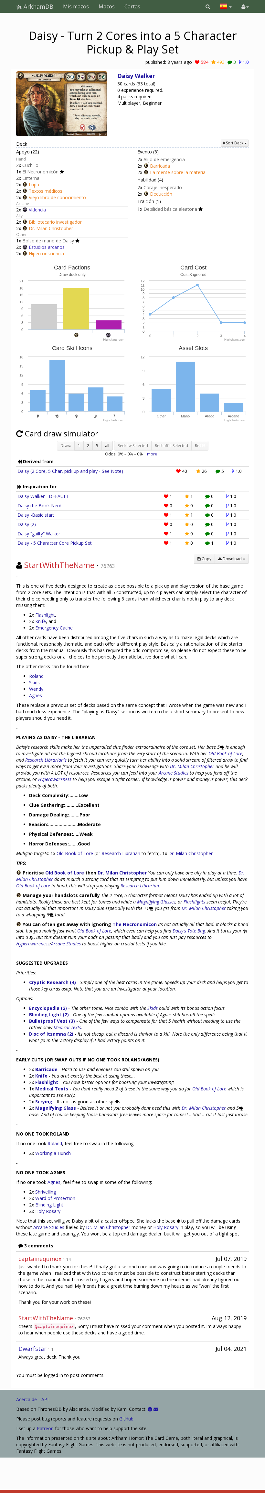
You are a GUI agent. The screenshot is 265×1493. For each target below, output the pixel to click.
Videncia (37, 210)
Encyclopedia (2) (48, 1008)
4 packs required (134, 96)
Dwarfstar (32, 1348)
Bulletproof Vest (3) (52, 1021)
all (107, 445)
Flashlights (194, 902)
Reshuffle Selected (171, 445)
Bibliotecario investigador (55, 222)
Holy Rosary (47, 1211)
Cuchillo (30, 165)
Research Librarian (120, 853)
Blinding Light (49, 1205)
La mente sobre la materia (178, 172)
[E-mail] (156, 1409)
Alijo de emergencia (164, 159)
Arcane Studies (173, 773)
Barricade (46, 1069)
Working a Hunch (53, 1153)
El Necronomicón (40, 172)
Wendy (36, 689)
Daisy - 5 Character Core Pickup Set (54, 543)
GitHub (126, 1419)
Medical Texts (67, 1027)
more (152, 453)
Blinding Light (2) (49, 1014)
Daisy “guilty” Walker (38, 534)
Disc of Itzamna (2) (51, 1034)
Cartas (132, 6)
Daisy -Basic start (35, 515)
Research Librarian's (46, 760)
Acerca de (26, 1399)
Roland (36, 676)
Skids (34, 682)
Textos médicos (45, 191)
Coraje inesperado (162, 187)
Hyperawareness (54, 779)
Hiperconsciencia (46, 253)
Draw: (65, 445)
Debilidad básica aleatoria (170, 209)
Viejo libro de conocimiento (57, 197)
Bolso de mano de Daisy (48, 241)
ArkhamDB (37, 6)
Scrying (43, 1101)
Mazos (107, 6)
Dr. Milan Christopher (51, 228)
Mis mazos (76, 6)
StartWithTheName (59, 565)
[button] (208, 6)
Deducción (161, 194)
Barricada (160, 166)
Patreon (45, 1428)
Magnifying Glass (55, 1108)
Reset (200, 445)
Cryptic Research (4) (52, 982)
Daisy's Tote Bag (189, 931)
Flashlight (45, 615)
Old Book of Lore (225, 753)
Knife (40, 621)
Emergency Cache (54, 628)
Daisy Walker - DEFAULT (43, 496)
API (44, 1399)
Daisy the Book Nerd (39, 506)
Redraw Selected (133, 445)
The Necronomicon (134, 924)
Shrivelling (45, 1192)
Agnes (35, 695)
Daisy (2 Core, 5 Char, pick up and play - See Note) (70, 471)
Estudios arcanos (47, 247)
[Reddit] (150, 1409)
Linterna (30, 178)
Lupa (34, 184)
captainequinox (39, 1259)
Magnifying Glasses (156, 902)
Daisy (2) (26, 524)
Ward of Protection (55, 1198)
